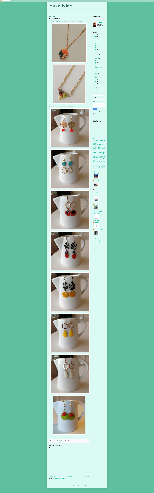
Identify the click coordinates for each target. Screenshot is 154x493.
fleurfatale (96, 222)
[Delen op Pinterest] (69, 440)
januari (96, 77)
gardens (94, 157)
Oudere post (86, 476)
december (97, 51)
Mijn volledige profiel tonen (98, 29)
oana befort (96, 220)
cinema (94, 167)
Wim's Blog (96, 213)
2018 (95, 49)
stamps (98, 165)
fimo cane (95, 166)
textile (99, 143)
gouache (100, 142)
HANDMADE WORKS (98, 189)
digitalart (94, 165)
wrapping (94, 160)
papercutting (98, 157)
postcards (97, 162)
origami (94, 155)
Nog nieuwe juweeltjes (99, 65)
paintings (95, 142)
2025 (95, 36)
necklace (95, 143)
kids (101, 161)
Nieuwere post (52, 476)
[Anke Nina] (93, 114)
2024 (95, 38)
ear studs (101, 149)
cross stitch (98, 167)
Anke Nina (60, 6)
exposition (99, 161)
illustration (96, 139)
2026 (95, 34)
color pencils (101, 148)
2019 (95, 47)
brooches (103, 153)
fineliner (94, 148)
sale (101, 167)
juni (96, 62)
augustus (97, 58)
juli (95, 60)
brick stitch (99, 152)
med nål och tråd (98, 229)
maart (96, 73)
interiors (103, 157)
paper (103, 151)
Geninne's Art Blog (98, 204)
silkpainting (95, 156)
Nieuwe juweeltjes (98, 67)
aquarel (98, 160)
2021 (95, 43)
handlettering (102, 155)
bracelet (95, 151)
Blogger (85, 485)
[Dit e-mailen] (65, 440)
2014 (95, 85)
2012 (95, 89)
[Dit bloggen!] (66, 440)
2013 (95, 87)
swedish (99, 146)
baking (103, 167)
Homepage (69, 476)
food (99, 158)
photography (102, 144)
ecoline (103, 146)
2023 (95, 40)
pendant (94, 152)
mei (96, 69)
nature (103, 143)
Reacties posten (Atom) (60, 478)
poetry (97, 155)
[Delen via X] (67, 440)
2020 (95, 45)
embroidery (95, 144)
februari (97, 75)
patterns (103, 166)
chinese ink (94, 161)
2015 (95, 83)
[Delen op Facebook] (68, 440)
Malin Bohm (96, 237)
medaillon (103, 158)
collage (98, 153)
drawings (95, 140)
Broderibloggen (97, 194)
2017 (95, 79)
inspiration (95, 147)
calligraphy (103, 165)
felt (104, 147)
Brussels (100, 147)
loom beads (95, 158)
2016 (95, 81)
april (96, 71)
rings (99, 151)
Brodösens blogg (97, 240)
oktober (96, 54)
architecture (102, 156)
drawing (94, 149)
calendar (103, 160)
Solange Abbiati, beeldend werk (97, 181)
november (97, 53)
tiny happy (96, 191)
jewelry (102, 140)
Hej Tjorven (96, 173)
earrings (94, 146)
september (97, 56)
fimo (104, 142)
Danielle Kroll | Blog (98, 242)
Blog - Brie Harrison (98, 211)
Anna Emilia (96, 196)
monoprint (99, 166)
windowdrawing (102, 162)
